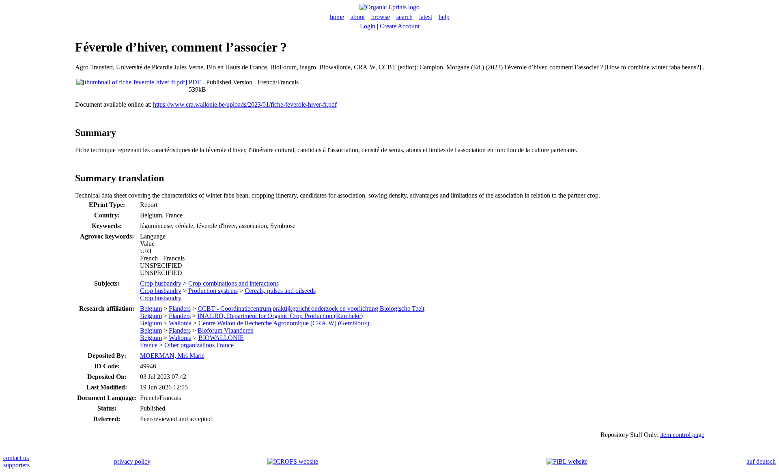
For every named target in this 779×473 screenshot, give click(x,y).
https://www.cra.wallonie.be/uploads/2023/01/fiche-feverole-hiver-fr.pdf (245, 104)
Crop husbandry (160, 283)
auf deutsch (761, 461)
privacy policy (132, 461)
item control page (682, 434)
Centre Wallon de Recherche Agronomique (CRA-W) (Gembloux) (283, 323)
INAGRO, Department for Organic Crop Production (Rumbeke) (280, 315)
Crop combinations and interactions (233, 283)
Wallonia (180, 323)
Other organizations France (199, 345)
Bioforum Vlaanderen (226, 330)
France (148, 345)
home (337, 16)
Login (367, 26)
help (444, 16)
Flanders (180, 308)
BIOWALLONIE (221, 337)
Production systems (213, 290)
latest (425, 16)
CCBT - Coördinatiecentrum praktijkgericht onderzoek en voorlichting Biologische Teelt (311, 308)
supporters (16, 465)
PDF (195, 82)
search (404, 16)
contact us (16, 457)
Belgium (151, 308)
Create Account (400, 26)
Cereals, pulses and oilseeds (280, 290)
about (358, 16)
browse (380, 16)
